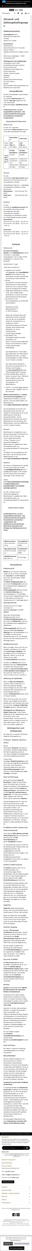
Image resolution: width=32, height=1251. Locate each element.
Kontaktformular (15, 1177)
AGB (15, 1155)
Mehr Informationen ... (16, 1240)
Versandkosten (6, 1220)
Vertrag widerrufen (8, 1181)
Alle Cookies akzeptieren (16, 1248)
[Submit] (27, 1148)
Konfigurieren (8, 1243)
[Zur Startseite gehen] (16, 10)
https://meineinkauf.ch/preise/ (17, 458)
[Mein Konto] (22, 13)
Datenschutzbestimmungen (16, 1153)
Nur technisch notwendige (21, 1243)
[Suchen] (14, 13)
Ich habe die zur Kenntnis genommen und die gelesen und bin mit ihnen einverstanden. (17, 1155)
